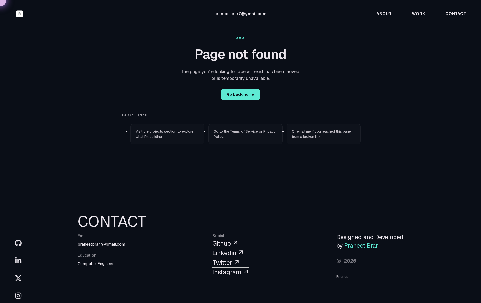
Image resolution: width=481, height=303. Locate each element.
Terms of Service (244, 131)
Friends (342, 276)
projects (156, 131)
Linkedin (225, 253)
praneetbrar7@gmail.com (240, 13)
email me (304, 131)
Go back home (240, 94)
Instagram (227, 272)
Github (222, 243)
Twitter (223, 263)
